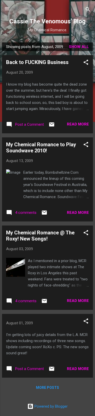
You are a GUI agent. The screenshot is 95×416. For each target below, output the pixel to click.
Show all (79, 46)
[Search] (88, 10)
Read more (78, 124)
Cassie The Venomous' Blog (47, 21)
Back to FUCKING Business (37, 62)
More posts (47, 388)
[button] (86, 63)
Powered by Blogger (50, 406)
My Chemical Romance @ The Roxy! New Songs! (40, 236)
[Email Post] (52, 126)
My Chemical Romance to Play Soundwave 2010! (41, 147)
